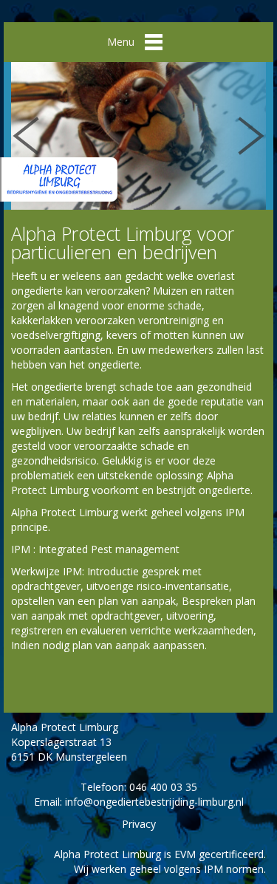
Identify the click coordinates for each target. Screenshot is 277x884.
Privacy (139, 824)
